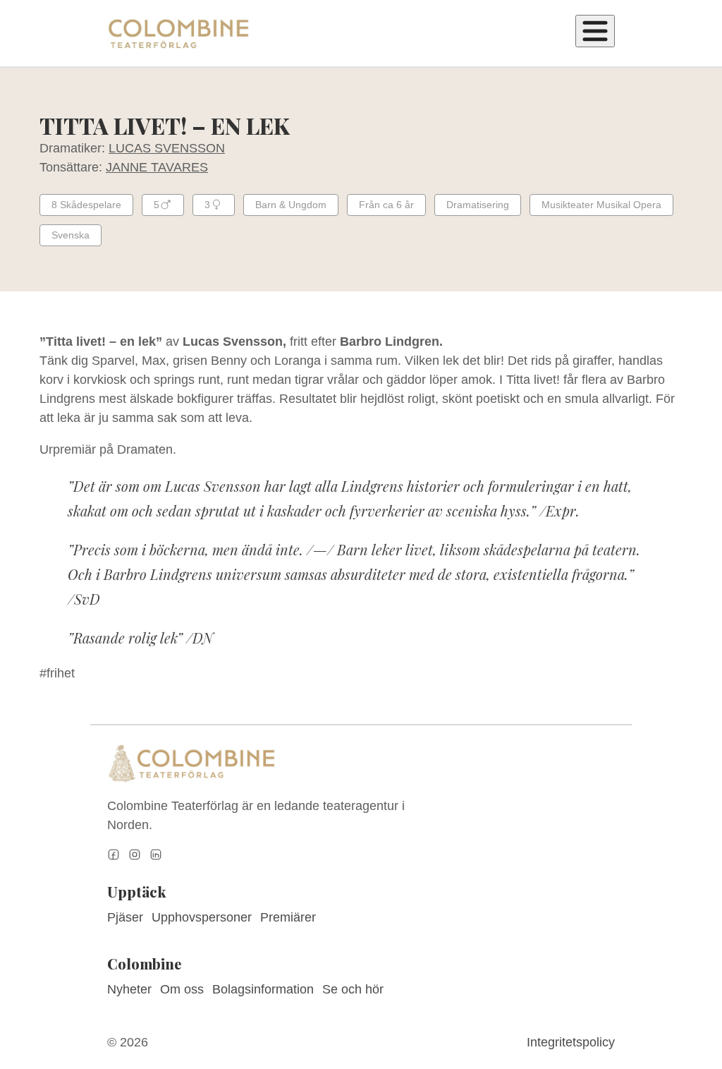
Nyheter (129, 989)
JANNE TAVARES (157, 167)
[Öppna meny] (595, 31)
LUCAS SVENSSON (167, 148)
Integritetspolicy (571, 1042)
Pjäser (125, 917)
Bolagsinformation (263, 989)
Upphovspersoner (202, 917)
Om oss (182, 989)
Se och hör (353, 989)
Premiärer (288, 917)
